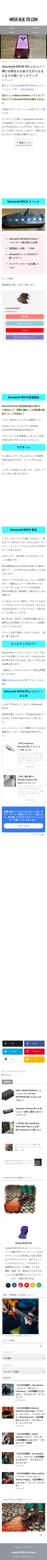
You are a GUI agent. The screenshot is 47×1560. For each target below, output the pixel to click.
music (35, 28)
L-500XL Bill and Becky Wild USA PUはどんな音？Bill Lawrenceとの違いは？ (28, 1126)
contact (35, 32)
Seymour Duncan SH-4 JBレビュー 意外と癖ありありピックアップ (29, 1111)
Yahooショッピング (24, 323)
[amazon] (32, 1285)
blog (12, 28)
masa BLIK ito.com (24, 1552)
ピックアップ (20, 1071)
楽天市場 (24, 316)
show (27, 142)
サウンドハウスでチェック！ (25, 337)
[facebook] (14, 1285)
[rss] (39, 1285)
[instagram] (20, 1285)
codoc (42, 834)
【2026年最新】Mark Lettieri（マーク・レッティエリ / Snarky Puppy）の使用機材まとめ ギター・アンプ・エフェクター (30, 1479)
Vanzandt (7, 1075)
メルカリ (24, 330)
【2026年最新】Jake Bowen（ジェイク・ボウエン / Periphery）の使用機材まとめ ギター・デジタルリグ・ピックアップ (30, 1391)
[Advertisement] (23, 173)
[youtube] (26, 1285)
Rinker (15, 311)
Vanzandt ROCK (12, 308)
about (11, 32)
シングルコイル (9, 1071)
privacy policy (27, 1547)
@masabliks (27, 89)
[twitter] (8, 1285)
